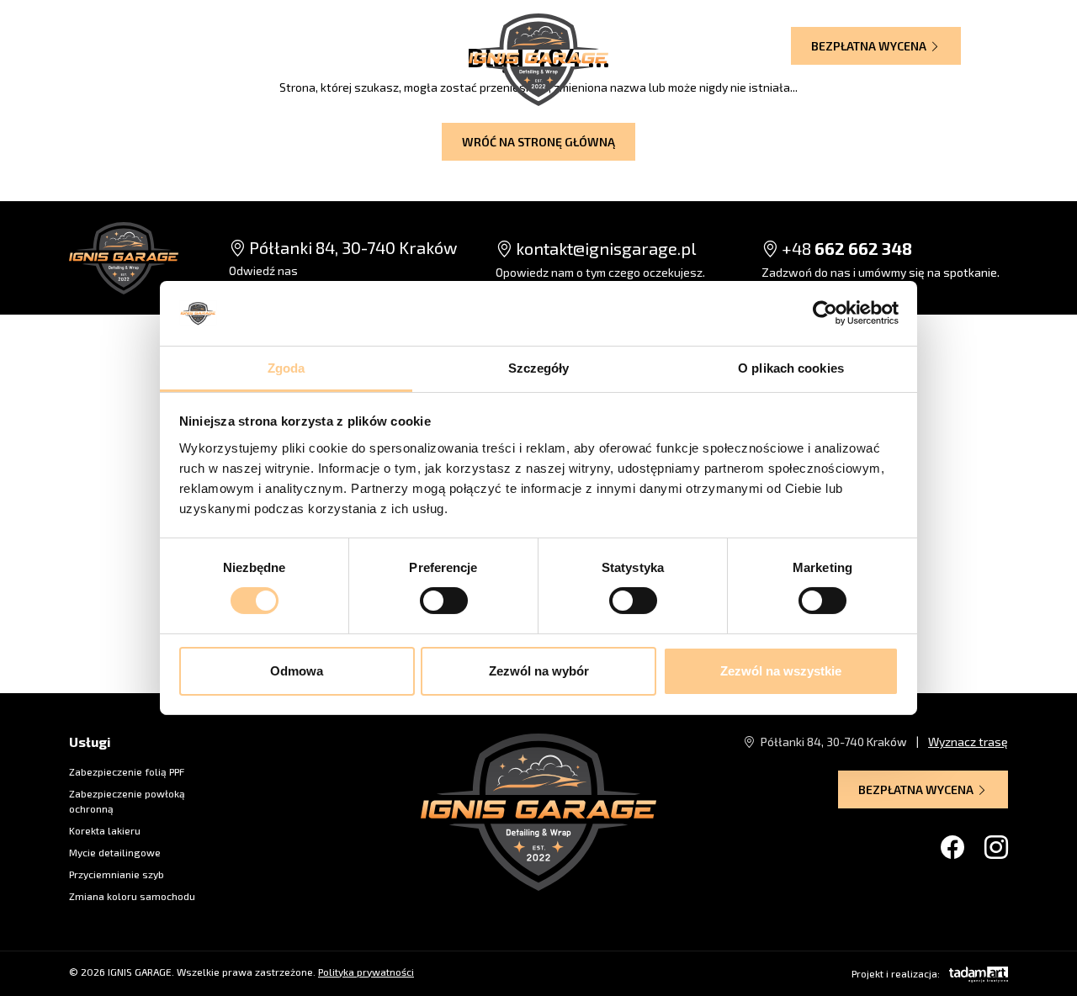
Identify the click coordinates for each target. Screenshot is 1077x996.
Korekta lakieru (105, 830)
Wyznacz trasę (392, 43)
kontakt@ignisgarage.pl (604, 248)
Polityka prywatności (366, 971)
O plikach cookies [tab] (791, 368)
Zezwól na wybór (539, 671)
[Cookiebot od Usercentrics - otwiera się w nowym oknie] (825, 313)
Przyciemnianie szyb (116, 874)
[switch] (444, 600)
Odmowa (296, 671)
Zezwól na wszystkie (780, 671)
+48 (845, 248)
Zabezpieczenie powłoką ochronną (127, 800)
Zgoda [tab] (286, 368)
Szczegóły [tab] (539, 368)
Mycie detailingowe (115, 852)
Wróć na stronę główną (538, 142)
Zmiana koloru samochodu (132, 896)
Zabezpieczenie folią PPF (126, 771)
